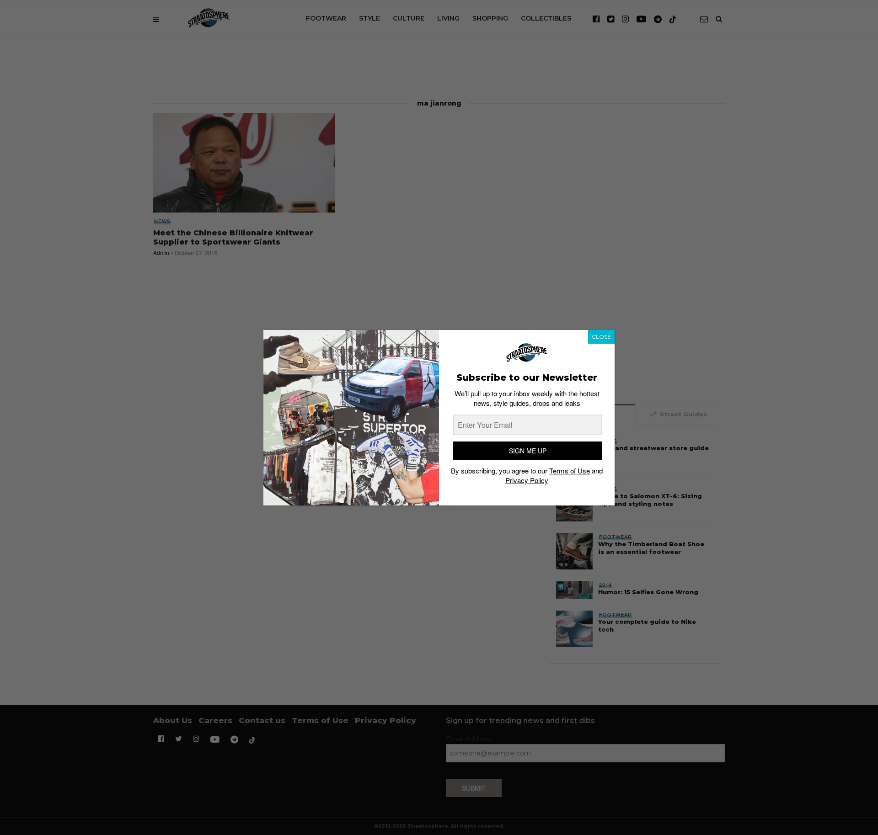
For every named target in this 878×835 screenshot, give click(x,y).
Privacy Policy (526, 480)
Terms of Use (569, 470)
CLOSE (601, 336)
